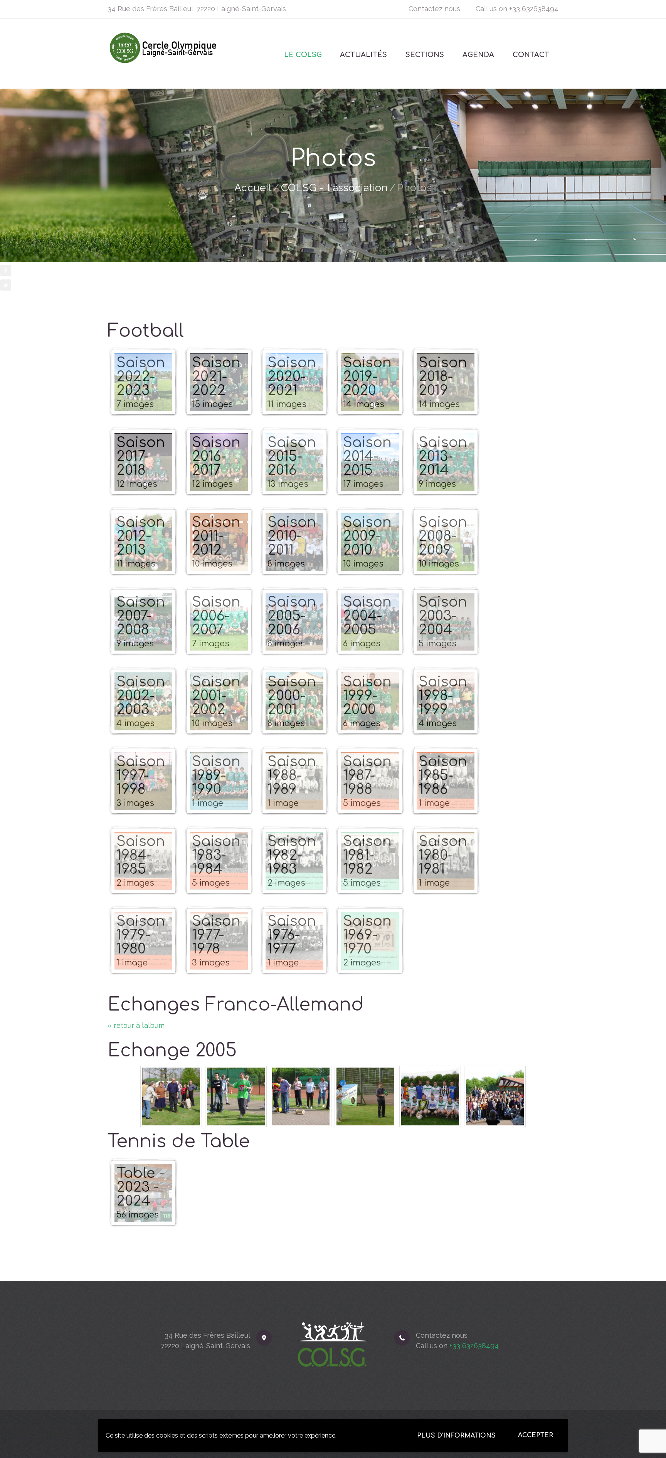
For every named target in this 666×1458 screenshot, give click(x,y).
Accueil (253, 187)
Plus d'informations (456, 1435)
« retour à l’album (136, 1025)
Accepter (535, 1435)
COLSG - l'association (334, 187)
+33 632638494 (533, 9)
